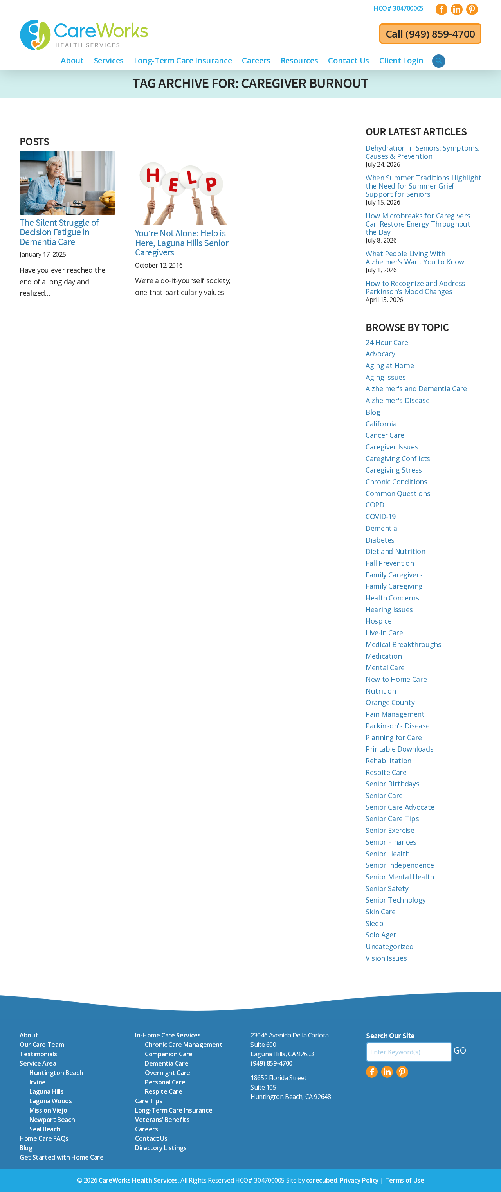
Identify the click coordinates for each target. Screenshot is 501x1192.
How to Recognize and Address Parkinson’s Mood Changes (415, 287)
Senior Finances (391, 842)
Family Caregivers (394, 574)
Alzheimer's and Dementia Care (416, 388)
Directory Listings (161, 1147)
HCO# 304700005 (399, 8)
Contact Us (151, 1138)
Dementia (381, 528)
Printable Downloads (399, 748)
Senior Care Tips (392, 818)
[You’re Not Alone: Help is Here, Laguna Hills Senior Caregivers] (183, 188)
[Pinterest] (402, 1072)
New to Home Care (396, 679)
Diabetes (380, 540)
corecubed (321, 1180)
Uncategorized (389, 946)
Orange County (390, 702)
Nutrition (381, 691)
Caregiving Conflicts (398, 458)
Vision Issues (386, 958)
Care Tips (148, 1101)
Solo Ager (381, 934)
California (381, 423)
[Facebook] (372, 1072)
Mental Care (385, 667)
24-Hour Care (387, 342)
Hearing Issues (389, 609)
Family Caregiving (394, 586)
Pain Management (395, 714)
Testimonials (38, 1054)
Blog (373, 412)
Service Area (38, 1063)
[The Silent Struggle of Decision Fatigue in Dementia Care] (67, 183)
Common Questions (398, 493)
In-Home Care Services (167, 1035)
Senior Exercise (390, 830)
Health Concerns (392, 597)
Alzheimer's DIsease (397, 400)
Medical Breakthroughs (403, 644)
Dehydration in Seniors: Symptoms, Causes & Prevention (423, 152)
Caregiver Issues (392, 446)
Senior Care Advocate (400, 807)
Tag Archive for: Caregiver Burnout (250, 83)
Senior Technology (396, 899)
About (29, 1035)
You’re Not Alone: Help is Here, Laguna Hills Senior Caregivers (181, 242)
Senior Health (387, 853)
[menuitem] (398, 8)
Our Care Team (42, 1044)
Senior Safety (387, 888)
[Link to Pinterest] (472, 9)
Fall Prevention (390, 563)
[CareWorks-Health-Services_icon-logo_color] (84, 34)
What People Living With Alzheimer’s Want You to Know (415, 257)
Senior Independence (400, 865)
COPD (375, 504)
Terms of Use (404, 1180)
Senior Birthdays (392, 783)
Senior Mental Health (400, 876)
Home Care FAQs (44, 1138)
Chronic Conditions (396, 481)
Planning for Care (394, 737)
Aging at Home (390, 365)
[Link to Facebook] (441, 9)
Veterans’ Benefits (162, 1119)
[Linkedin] (387, 1072)
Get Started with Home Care (62, 1157)
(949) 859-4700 (440, 34)
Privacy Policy (359, 1180)
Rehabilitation (388, 760)
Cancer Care (385, 435)
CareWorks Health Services (138, 1180)
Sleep (374, 923)
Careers (146, 1129)
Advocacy (380, 353)
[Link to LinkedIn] (457, 9)
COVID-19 (381, 516)
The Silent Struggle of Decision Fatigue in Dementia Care (59, 232)
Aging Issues (386, 377)
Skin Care (381, 911)
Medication (384, 656)
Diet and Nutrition (395, 551)
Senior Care (384, 795)
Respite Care (386, 772)
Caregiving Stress (394, 470)
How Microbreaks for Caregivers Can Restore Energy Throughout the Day (418, 224)
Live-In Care (384, 632)
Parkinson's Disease (397, 725)
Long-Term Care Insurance (173, 1110)
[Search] (438, 61)
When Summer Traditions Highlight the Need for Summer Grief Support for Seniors (423, 186)
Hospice (378, 621)
